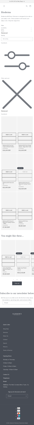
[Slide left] (13, 279)
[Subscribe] (29, 303)
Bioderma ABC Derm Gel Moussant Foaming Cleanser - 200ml (9, 222)
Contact (5, 339)
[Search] (26, 6)
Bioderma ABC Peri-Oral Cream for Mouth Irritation (8, 146)
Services (5, 332)
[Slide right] (20, 279)
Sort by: (3, 35)
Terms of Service (7, 350)
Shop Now (6, 328)
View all (17, 283)
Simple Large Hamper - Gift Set (22, 268)
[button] (4, 6)
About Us (5, 336)
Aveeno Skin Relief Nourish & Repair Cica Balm (7, 269)
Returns (5, 346)
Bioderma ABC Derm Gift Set (8, 183)
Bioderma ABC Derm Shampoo (23, 222)
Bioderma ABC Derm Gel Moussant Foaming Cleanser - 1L (25, 184)
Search (5, 343)
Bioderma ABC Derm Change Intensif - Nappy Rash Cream (25, 146)
